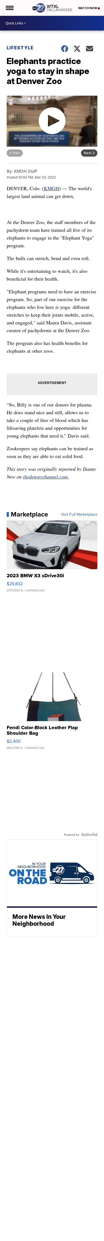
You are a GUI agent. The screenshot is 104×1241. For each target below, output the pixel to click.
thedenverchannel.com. (46, 476)
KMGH (51, 188)
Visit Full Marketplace (79, 514)
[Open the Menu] (9, 7)
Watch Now (88, 8)
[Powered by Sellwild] (89, 834)
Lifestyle (20, 47)
